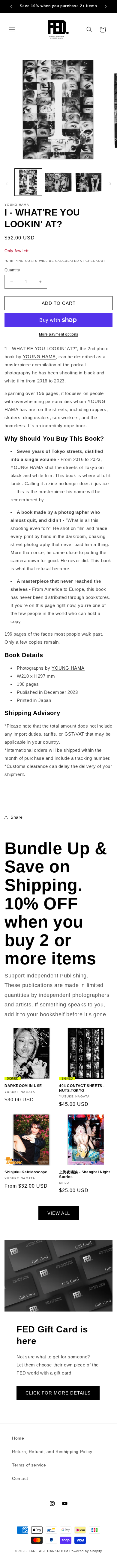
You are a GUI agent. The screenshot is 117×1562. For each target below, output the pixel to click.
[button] (12, 29)
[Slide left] (6, 183)
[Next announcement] (105, 6)
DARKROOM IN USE (23, 1086)
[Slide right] (110, 183)
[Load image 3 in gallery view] (88, 182)
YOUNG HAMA (39, 356)
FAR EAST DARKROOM (48, 1551)
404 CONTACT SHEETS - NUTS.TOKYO (82, 1088)
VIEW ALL (58, 1213)
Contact (20, 1478)
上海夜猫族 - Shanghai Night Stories (84, 1174)
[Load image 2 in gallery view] (58, 182)
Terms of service (29, 1465)
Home (18, 1438)
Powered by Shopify (85, 1551)
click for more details (58, 1392)
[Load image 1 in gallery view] (28, 182)
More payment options (58, 334)
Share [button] (16, 817)
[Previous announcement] (11, 6)
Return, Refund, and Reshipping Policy (52, 1451)
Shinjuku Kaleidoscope (25, 1172)
